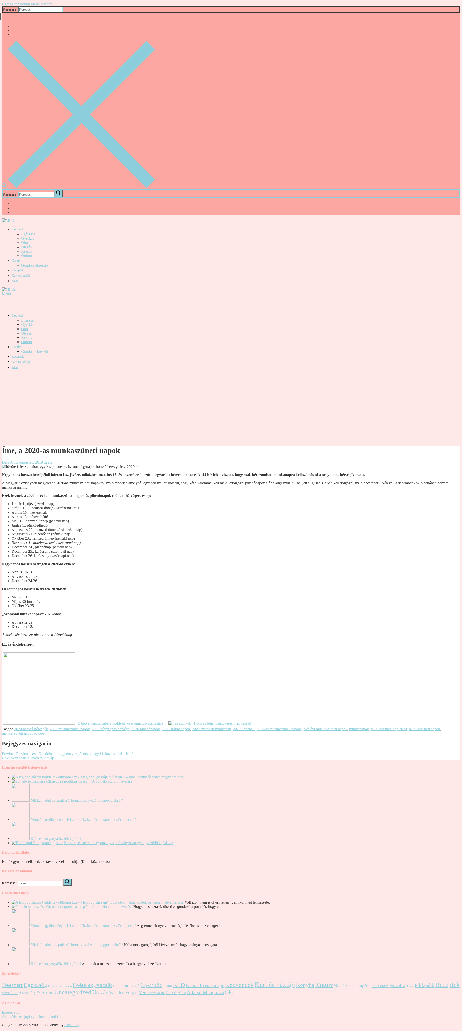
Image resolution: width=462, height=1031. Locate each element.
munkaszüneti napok (424, 729)
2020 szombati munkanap (211, 729)
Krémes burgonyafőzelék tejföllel (56, 838)
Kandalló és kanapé (205, 985)
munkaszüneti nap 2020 (389, 729)
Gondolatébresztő (126, 986)
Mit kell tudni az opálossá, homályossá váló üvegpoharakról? (77, 800)
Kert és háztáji (275, 984)
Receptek (447, 984)
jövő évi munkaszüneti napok (325, 729)
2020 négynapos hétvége (110, 729)
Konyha (305, 985)
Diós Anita (10, 462)
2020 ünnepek (244, 729)
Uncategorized (72, 992)
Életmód (219, 993)
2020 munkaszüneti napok (70, 729)
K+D (179, 985)
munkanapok (359, 729)
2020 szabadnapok (176, 729)
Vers (143, 992)
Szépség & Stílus (36, 992)
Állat (182, 993)
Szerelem (10, 993)
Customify (72, 1025)
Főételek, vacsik (92, 984)
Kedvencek (239, 984)
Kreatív (324, 985)
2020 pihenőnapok (145, 729)
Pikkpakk (424, 985)
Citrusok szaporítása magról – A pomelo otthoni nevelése (89, 781)
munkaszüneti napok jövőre (23, 733)
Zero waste (156, 993)
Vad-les (116, 992)
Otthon (410, 986)
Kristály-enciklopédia (353, 985)
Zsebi (47, 462)
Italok (167, 986)
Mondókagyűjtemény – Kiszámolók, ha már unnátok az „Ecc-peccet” (83, 819)
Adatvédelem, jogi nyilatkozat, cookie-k (32, 1017)
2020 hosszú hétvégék (31, 729)
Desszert (12, 985)
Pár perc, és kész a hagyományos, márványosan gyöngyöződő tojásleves (118, 843)
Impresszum (11, 1012)
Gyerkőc (151, 984)
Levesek (380, 985)
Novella (397, 985)
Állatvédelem (200, 992)
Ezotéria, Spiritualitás (60, 986)
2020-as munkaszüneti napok (279, 729)
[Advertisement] (231, 407)
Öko (230, 992)
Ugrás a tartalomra (16, 4)
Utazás (100, 992)
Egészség (35, 984)
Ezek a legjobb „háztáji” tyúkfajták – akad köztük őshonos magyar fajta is (128, 777)
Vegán (131, 992)
